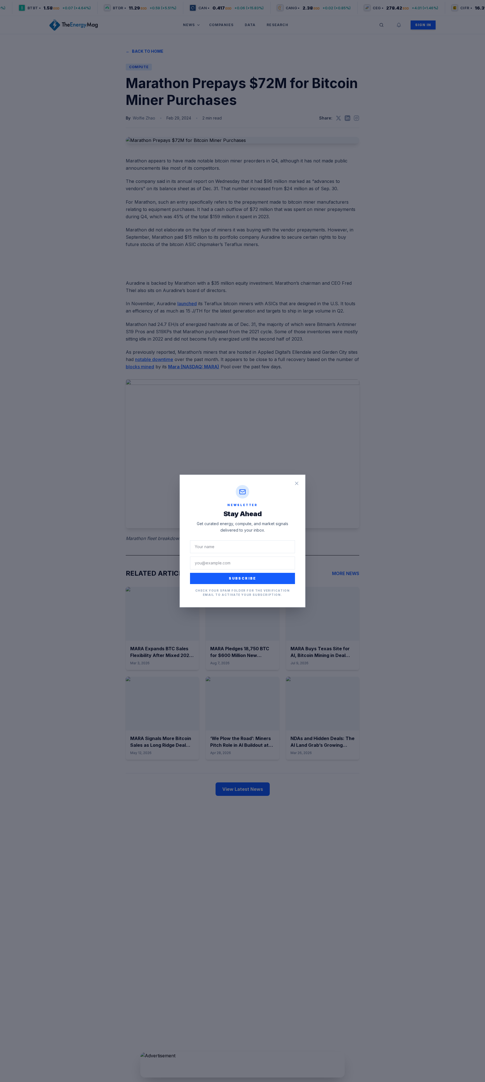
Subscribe (242, 578)
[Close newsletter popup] (297, 483)
